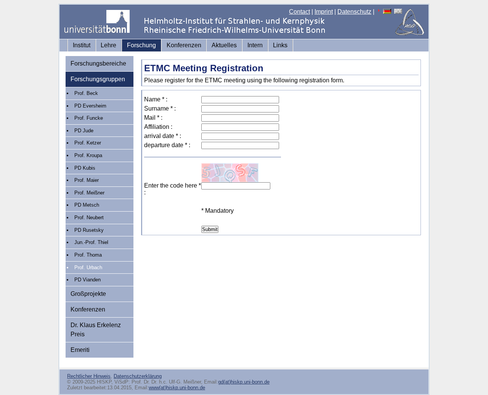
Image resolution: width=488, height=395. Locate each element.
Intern (255, 45)
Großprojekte (88, 294)
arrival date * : (162, 136)
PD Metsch (86, 205)
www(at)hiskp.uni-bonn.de (177, 387)
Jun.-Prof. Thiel (91, 242)
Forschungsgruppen (98, 79)
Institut (81, 45)
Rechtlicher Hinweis (89, 376)
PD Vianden (87, 280)
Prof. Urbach (88, 267)
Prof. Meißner (89, 193)
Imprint (324, 11)
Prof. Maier (86, 180)
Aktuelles (224, 45)
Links (280, 45)
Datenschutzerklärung (138, 376)
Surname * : (160, 108)
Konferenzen (184, 45)
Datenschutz (354, 11)
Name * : (155, 99)
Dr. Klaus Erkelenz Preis (96, 329)
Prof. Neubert (89, 217)
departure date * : (167, 145)
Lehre (108, 45)
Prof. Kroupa (88, 155)
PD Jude (83, 130)
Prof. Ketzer (87, 143)
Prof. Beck (86, 93)
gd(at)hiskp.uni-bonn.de (244, 382)
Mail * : (153, 117)
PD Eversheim (90, 106)
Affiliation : (158, 127)
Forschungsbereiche (98, 63)
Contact (299, 11)
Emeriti (80, 350)
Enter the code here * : (172, 189)
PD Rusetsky (89, 230)
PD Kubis (84, 168)
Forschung (141, 45)
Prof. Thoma (88, 255)
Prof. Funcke (88, 118)
